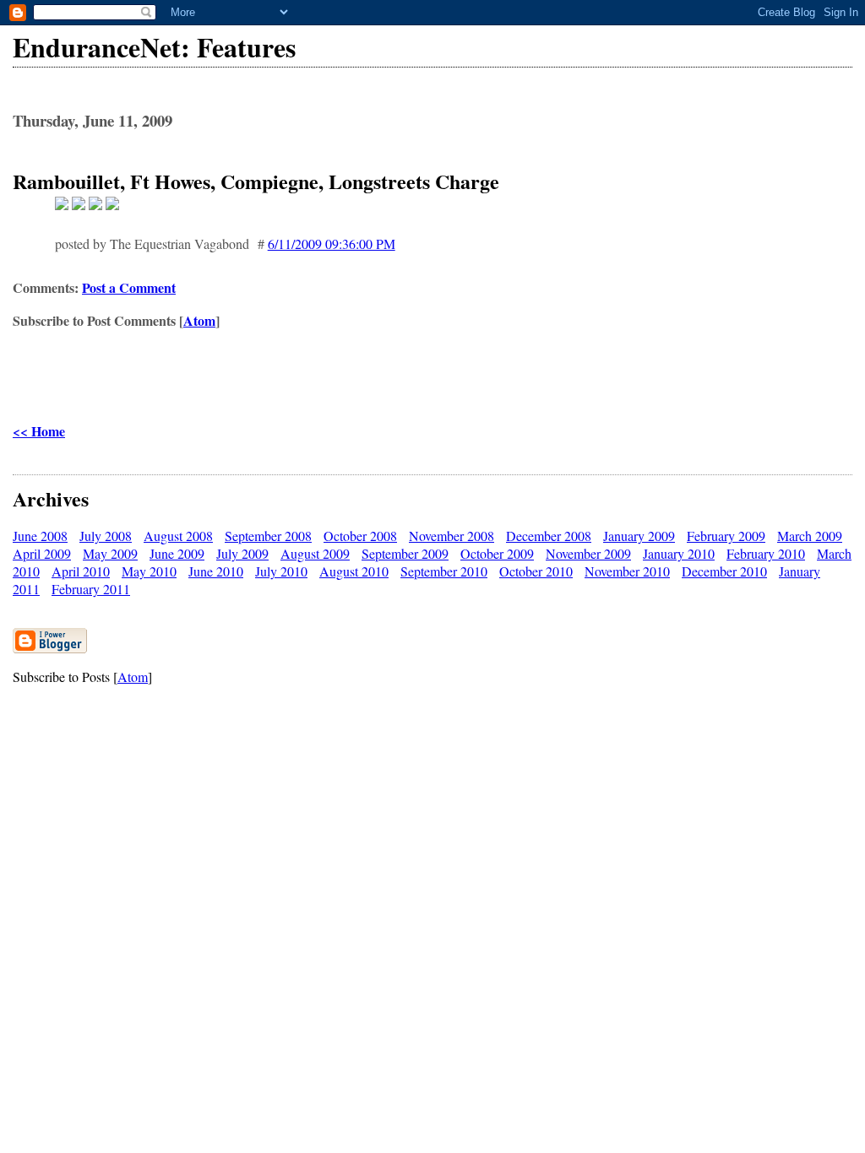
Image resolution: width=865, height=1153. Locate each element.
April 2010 (81, 571)
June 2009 (177, 553)
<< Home (39, 431)
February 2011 (91, 589)
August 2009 (315, 553)
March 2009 (809, 535)
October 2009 (497, 553)
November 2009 (588, 553)
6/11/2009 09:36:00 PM (331, 243)
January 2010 (679, 553)
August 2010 (354, 571)
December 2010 (724, 571)
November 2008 (451, 535)
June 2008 (40, 535)
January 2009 (639, 535)
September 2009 (405, 553)
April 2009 (42, 553)
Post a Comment (129, 287)
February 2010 (765, 553)
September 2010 (443, 571)
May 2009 (110, 553)
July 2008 (105, 535)
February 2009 (726, 535)
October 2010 (536, 571)
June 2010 (215, 571)
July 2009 (242, 553)
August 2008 (178, 535)
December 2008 (548, 535)
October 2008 (360, 535)
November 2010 (627, 571)
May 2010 (149, 571)
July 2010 (281, 571)
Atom (199, 320)
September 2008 (268, 535)
